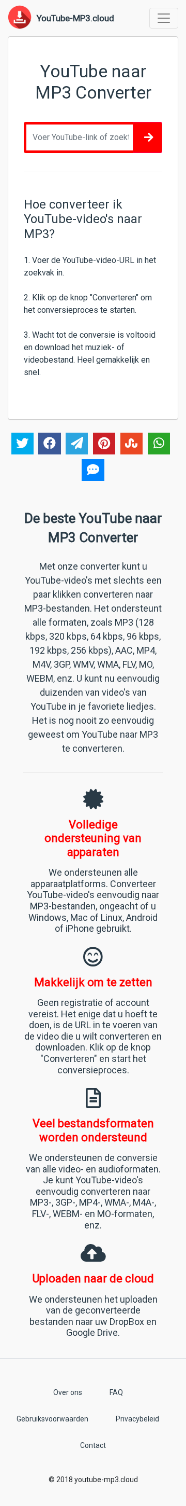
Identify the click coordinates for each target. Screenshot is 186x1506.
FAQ (116, 1392)
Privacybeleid (137, 1419)
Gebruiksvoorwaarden (52, 1419)
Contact (93, 1445)
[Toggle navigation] (163, 18)
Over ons (67, 1392)
